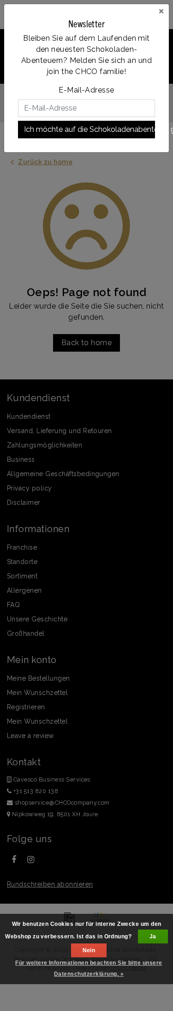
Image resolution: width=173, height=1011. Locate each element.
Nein (89, 950)
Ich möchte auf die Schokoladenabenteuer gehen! (89, 129)
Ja (152, 936)
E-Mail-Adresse (86, 90)
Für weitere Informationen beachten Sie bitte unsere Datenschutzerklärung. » (88, 968)
